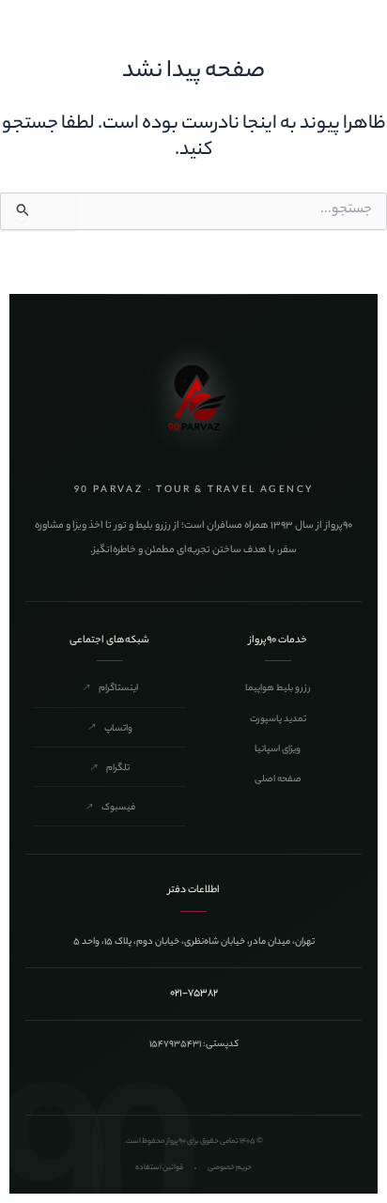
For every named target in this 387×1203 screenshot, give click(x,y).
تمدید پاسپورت (278, 720)
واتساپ (109, 729)
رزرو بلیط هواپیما (278, 689)
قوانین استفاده (159, 1168)
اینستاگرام (110, 689)
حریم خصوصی (230, 1168)
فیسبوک (110, 808)
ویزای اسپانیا (278, 750)
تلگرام (109, 769)
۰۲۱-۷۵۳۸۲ (194, 993)
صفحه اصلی (278, 780)
